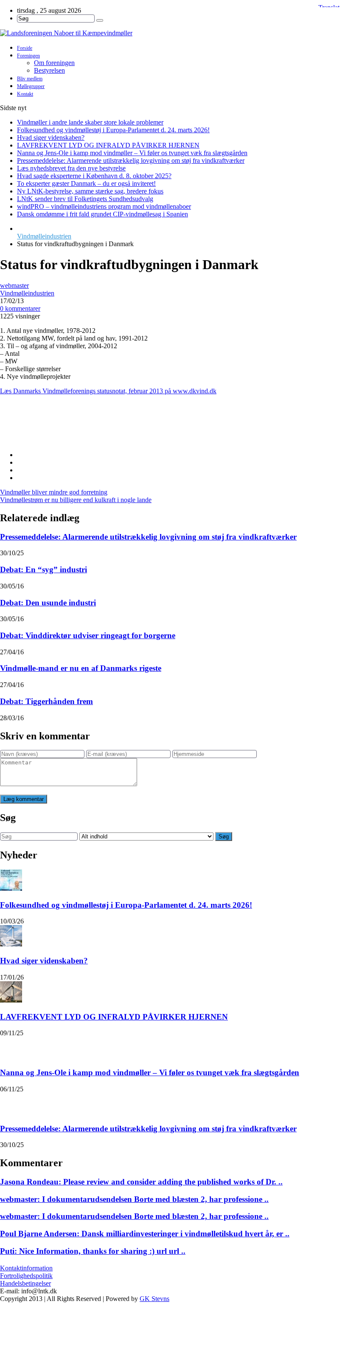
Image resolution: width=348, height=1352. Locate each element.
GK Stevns (154, 1298)
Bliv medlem (29, 79)
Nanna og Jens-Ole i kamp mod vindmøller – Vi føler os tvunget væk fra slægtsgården (132, 152)
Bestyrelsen (49, 70)
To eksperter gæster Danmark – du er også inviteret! (86, 183)
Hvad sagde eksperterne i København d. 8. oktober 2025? (94, 175)
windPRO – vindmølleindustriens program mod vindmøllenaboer (104, 206)
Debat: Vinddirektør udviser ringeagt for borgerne (87, 635)
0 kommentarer (20, 308)
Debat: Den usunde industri (48, 602)
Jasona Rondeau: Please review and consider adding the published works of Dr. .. (141, 1181)
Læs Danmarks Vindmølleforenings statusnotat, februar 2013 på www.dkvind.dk (108, 391)
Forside (24, 48)
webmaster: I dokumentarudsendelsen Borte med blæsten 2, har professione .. (134, 1199)
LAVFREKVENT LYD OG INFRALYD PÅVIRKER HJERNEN (108, 145)
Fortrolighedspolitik (26, 1275)
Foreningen (28, 56)
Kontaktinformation (26, 1268)
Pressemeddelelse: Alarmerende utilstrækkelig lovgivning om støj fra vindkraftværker (130, 160)
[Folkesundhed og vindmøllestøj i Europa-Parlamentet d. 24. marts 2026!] (11, 880)
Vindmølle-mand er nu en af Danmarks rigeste (80, 668)
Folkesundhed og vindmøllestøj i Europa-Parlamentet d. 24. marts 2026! (113, 129)
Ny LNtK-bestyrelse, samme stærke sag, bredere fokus (90, 191)
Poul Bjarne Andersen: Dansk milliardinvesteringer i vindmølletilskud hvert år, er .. (144, 1233)
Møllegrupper (31, 86)
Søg (224, 836)
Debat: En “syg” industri (43, 569)
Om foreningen (54, 62)
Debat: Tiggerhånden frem (46, 701)
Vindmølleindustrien (44, 236)
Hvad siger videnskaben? (50, 137)
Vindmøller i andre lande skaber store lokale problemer (90, 122)
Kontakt (25, 94)
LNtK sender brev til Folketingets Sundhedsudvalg (85, 198)
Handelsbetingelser (25, 1283)
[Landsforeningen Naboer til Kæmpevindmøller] (174, 33)
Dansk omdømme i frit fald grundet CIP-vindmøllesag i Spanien (102, 214)
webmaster (14, 285)
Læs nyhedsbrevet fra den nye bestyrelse (71, 168)
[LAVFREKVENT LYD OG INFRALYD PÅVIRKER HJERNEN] (11, 992)
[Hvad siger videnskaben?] (11, 935)
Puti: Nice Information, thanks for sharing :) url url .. (92, 1251)
